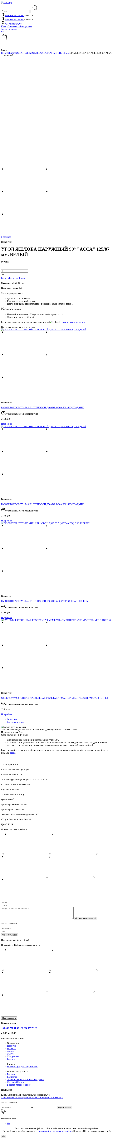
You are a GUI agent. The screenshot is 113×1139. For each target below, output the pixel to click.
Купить (5, 278)
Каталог (13, 53)
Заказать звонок (9, 29)
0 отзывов (6, 237)
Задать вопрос (64, 1108)
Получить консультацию (73, 322)
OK (3, 1136)
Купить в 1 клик (17, 278)
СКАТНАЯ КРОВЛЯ (28, 53)
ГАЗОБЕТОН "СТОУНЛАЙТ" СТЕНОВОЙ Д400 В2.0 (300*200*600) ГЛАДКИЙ (42, 407)
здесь (12, 753)
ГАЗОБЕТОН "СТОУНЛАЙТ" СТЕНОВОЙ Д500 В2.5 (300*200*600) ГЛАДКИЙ (42, 504)
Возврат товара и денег (18, 1085)
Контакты (12, 1077)
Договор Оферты (15, 1082)
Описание (12, 719)
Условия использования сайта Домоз (25, 1079)
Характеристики (15, 722)
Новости (11, 1046)
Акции (10, 1051)
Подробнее (6, 424)
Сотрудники (13, 1056)
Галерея (11, 1059)
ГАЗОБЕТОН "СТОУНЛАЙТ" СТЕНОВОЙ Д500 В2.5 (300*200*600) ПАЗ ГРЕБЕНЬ (44, 601)
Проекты (11, 1048)
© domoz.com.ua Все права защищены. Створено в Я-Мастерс (32, 1097)
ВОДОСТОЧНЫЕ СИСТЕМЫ (54, 53)
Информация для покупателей (22, 1066)
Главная (5, 53)
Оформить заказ (9, 935)
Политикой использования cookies (55, 1131)
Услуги (10, 1053)
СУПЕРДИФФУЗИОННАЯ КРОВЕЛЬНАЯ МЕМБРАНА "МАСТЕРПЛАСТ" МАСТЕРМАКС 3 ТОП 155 (54, 698)
